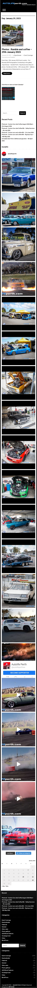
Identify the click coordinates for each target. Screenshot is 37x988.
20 (23, 877)
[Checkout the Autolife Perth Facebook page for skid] (18, 660)
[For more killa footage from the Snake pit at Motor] (18, 729)
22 (32, 877)
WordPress (5, 940)
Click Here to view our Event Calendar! (12, 84)
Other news (5, 929)
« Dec (3, 886)
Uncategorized (6, 936)
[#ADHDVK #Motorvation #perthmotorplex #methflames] (18, 279)
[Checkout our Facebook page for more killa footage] (18, 764)
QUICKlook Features (7, 933)
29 (32, 880)
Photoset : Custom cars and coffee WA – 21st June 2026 (18, 132)
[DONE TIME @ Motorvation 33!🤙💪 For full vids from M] (18, 799)
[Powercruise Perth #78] (18, 521)
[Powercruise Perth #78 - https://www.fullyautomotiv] (18, 314)
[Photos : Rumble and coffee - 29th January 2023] (12, 35)
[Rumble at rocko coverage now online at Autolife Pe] (18, 244)
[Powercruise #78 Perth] (18, 383)
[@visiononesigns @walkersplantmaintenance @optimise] (18, 625)
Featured (4, 924)
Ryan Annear (17, 55)
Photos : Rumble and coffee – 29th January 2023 (17, 50)
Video (3, 938)
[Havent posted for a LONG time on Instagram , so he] (18, 175)
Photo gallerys (6, 931)
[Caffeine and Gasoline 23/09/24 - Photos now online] (18, 210)
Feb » (7, 886)
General (4, 927)
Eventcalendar (6, 922)
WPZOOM (11, 987)
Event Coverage (28, 55)
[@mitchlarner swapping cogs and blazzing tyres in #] (18, 695)
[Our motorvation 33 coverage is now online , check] (18, 833)
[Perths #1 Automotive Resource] (19, 3)
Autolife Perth (17, 985)
